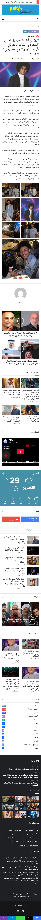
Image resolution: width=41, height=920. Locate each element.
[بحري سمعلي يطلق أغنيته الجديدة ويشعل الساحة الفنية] (33, 550)
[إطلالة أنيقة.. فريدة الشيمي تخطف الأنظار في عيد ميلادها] (30, 410)
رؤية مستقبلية (9, 834)
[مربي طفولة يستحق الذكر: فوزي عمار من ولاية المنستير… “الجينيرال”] (11, 410)
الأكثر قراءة (30, 530)
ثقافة (29, 26)
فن (8, 837)
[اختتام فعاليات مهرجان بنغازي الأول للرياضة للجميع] (33, 799)
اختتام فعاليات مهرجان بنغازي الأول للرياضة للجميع (22, 857)
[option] (20, 614)
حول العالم (35, 834)
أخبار (36, 713)
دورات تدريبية (25, 834)
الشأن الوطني (29, 830)
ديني (18, 834)
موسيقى (22, 845)
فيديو (36, 741)
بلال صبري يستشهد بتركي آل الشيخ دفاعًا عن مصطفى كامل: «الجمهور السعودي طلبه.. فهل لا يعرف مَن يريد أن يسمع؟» (30, 394)
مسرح (29, 841)
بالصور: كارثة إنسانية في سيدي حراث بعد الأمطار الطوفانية (31, 654)
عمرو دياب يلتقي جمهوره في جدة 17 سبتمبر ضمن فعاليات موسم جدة (11, 392)
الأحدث (9, 530)
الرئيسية (34, 26)
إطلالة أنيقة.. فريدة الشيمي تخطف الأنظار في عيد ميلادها (30, 419)
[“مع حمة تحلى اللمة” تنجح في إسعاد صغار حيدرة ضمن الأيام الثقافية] (33, 560)
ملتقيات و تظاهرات (19, 841)
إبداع (37, 830)
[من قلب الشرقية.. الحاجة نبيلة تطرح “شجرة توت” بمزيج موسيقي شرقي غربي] (8, 799)
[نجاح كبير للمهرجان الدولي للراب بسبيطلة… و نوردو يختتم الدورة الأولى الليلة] (10, 645)
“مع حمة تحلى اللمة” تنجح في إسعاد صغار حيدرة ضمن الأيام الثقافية (15, 560)
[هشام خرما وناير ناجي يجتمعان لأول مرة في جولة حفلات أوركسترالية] (33, 814)
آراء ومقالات (34, 31)
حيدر (34, 58)
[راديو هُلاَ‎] (20, 10)
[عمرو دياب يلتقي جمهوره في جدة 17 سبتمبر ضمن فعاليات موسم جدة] (11, 383)
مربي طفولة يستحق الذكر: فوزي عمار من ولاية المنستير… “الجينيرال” (11, 419)
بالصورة (35, 730)
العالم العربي (18, 830)
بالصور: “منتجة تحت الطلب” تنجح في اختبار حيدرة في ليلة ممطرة (14, 571)
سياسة (35, 727)
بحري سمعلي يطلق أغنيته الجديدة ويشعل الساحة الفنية (15, 549)
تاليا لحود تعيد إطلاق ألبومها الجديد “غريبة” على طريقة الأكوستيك (21, 623)
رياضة (36, 720)
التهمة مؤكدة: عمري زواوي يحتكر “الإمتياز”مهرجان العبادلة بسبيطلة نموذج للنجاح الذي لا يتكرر (14, 583)
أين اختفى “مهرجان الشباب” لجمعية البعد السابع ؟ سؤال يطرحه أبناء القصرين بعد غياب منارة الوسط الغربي (11, 684)
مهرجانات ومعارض (33, 845)
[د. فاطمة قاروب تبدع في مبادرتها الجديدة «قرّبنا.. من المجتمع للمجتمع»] (21, 814)
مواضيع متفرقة (33, 709)
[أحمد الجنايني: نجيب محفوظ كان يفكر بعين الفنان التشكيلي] (21, 799)
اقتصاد (35, 734)
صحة (36, 737)
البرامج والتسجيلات (31, 744)
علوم (36, 748)
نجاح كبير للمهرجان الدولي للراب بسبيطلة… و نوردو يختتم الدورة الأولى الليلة (10, 657)
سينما (36, 837)
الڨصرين (9, 830)
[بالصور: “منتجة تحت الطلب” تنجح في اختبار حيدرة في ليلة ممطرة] (33, 571)
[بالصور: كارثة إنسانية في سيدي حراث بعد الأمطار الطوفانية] (30, 644)
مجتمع (36, 723)
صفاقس (20, 837)
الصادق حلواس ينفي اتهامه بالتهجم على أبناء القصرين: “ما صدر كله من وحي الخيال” (30, 685)
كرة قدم (36, 841)
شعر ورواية (29, 837)
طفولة (13, 837)
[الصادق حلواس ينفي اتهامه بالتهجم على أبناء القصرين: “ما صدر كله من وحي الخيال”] (30, 673)
